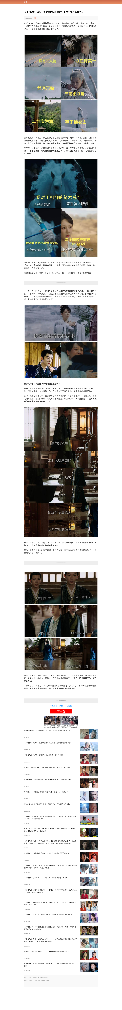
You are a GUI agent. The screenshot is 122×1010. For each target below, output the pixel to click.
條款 (36, 980)
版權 (42, 980)
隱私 (39, 980)
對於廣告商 (46, 980)
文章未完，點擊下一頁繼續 (61, 706)
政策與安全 (32, 980)
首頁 (25, 2)
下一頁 (61, 711)
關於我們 (26, 980)
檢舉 (35, 18)
